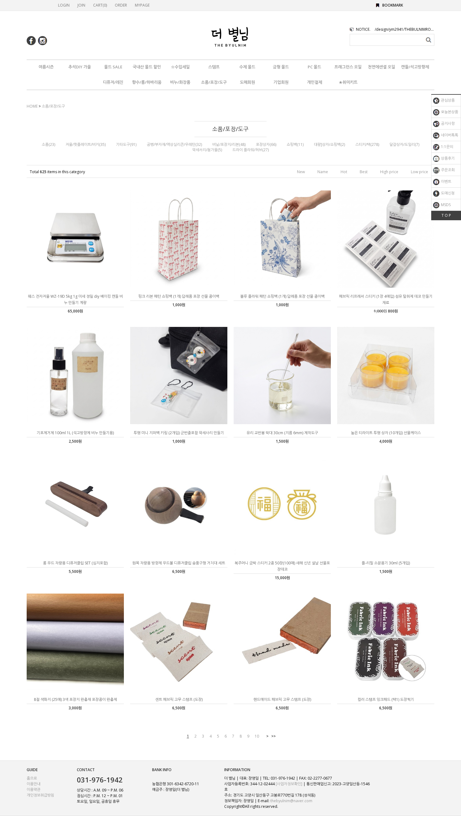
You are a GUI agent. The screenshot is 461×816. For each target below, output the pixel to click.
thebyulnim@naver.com (291, 800)
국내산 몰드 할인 (147, 67)
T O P (446, 215)
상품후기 (447, 158)
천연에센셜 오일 (381, 67)
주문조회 (447, 170)
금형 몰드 (281, 67)
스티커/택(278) (367, 144)
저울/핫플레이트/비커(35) (86, 144)
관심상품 (447, 100)
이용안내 (33, 784)
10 (257, 736)
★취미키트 (348, 82)
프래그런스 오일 (348, 67)
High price (389, 171)
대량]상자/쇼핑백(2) (329, 144)
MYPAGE (142, 5)
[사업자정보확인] (289, 784)
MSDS (445, 204)
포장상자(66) (266, 144)
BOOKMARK (392, 5)
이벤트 (445, 181)
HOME (32, 106)
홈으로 (32, 778)
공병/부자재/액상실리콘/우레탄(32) (174, 144)
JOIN (81, 5)
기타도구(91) (126, 144)
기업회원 (281, 82)
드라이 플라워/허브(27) (250, 149)
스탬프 (214, 67)
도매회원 (247, 82)
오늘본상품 (449, 112)
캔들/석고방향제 (415, 67)
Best (364, 171)
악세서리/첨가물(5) (207, 149)
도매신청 (447, 193)
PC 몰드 (314, 67)
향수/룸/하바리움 (147, 82)
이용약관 (33, 789)
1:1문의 (446, 146)
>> (273, 736)
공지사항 (447, 123)
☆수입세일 (180, 67)
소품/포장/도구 (214, 82)
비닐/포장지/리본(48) (229, 144)
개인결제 (314, 82)
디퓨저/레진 (113, 82)
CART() (100, 5)
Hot (344, 171)
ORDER (121, 5)
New (301, 171)
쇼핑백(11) (295, 144)
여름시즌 (46, 67)
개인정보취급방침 (40, 795)
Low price (419, 171)
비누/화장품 (180, 82)
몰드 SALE (113, 67)
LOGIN (64, 5)
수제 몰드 (247, 67)
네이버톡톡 (449, 135)
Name (322, 171)
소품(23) (48, 144)
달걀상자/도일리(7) (404, 144)
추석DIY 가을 (79, 67)
